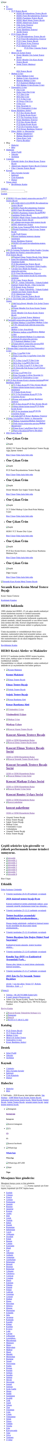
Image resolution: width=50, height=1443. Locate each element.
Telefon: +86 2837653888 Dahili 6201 (21, 995)
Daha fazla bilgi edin (24, 455)
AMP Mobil (14, 1098)
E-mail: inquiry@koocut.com (18, 997)
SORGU (4, 189)
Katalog (13, 600)
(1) (7, 1133)
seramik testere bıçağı (34, 1102)
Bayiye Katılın (7, 1008)
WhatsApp (11, 1153)
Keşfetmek (5, 600)
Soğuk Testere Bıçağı (16, 1102)
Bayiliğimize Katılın (9, 645)
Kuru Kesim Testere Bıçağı (30, 1098)
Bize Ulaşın (11, 455)
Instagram (10, 1114)
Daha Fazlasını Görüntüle (11, 889)
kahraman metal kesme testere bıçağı (16, 1100)
